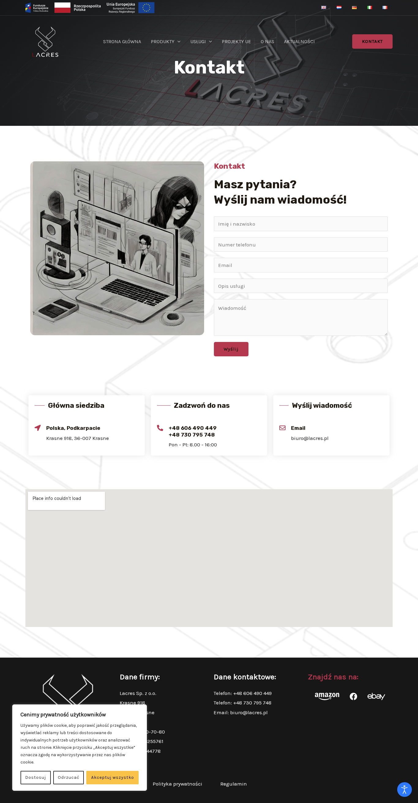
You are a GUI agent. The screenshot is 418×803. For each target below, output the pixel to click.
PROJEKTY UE (236, 41)
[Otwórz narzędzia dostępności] (404, 789)
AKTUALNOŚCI (299, 41)
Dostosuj (35, 777)
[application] (177, 41)
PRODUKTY (162, 41)
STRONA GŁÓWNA (122, 41)
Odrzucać (68, 777)
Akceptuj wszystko (112, 777)
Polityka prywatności (177, 784)
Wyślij (231, 349)
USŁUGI (198, 41)
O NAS (267, 41)
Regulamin (233, 784)
